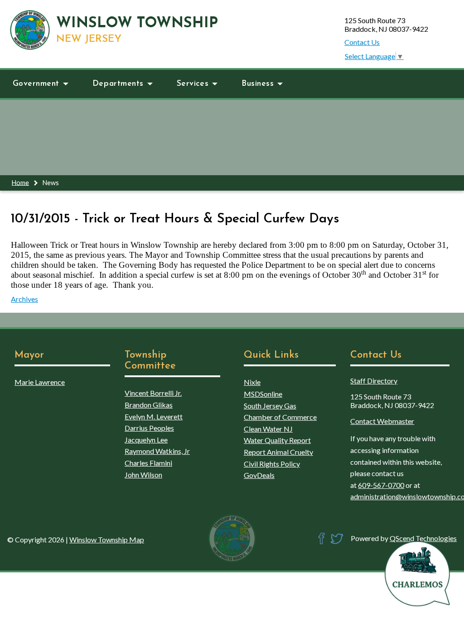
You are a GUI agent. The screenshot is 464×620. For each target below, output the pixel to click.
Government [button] (36, 84)
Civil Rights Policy (272, 463)
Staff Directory (373, 380)
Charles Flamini (148, 462)
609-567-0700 (381, 485)
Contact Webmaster (382, 421)
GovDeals (259, 475)
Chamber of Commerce (280, 417)
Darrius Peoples (149, 427)
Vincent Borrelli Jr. (153, 393)
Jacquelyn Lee (146, 439)
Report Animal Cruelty (278, 452)
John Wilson (143, 474)
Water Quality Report (277, 440)
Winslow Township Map (106, 539)
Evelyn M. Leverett (154, 416)
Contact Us (362, 42)
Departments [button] (118, 84)
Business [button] (258, 84)
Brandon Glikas (149, 404)
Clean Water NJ (268, 428)
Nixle (252, 382)
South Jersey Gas (270, 405)
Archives (24, 299)
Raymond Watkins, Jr (157, 451)
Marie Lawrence (39, 382)
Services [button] (192, 84)
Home (20, 182)
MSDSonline (263, 393)
